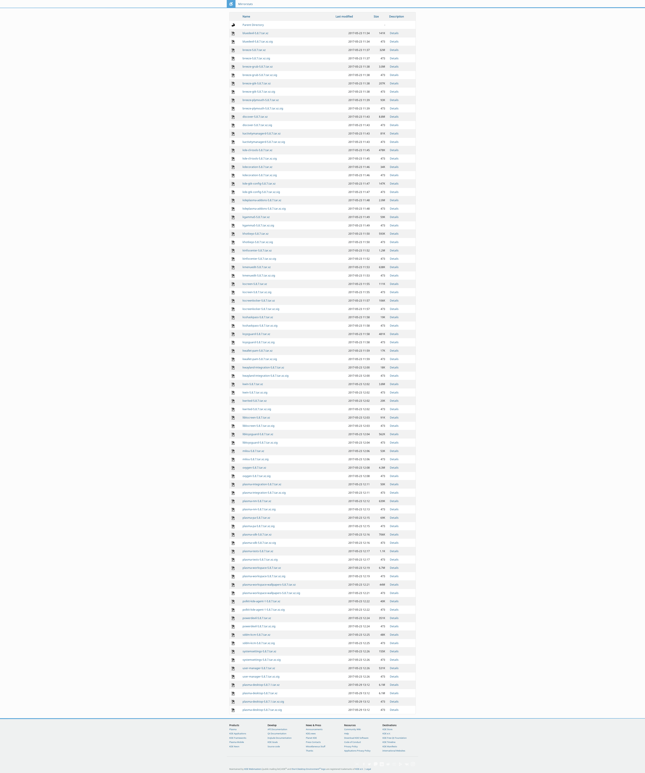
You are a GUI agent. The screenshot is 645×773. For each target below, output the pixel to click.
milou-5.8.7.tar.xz (253, 451)
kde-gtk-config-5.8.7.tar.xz (259, 183)
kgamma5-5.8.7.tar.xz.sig (258, 225)
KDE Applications (237, 733)
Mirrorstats (245, 4)
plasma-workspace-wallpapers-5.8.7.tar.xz (269, 584)
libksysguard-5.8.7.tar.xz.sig (260, 442)
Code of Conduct (352, 742)
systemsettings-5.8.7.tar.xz (259, 651)
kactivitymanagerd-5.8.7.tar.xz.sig (264, 142)
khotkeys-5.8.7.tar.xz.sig (258, 242)
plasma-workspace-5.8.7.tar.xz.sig (264, 576)
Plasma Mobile (236, 742)
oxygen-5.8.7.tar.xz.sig (257, 476)
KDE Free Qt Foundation (394, 737)
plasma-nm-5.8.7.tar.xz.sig (259, 509)
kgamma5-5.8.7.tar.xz (256, 217)
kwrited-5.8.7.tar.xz (255, 401)
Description (396, 16)
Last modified (344, 16)
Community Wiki (352, 729)
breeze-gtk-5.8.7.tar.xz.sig (259, 91)
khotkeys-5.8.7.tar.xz (256, 233)
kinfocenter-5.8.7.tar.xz (257, 250)
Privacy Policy (351, 746)
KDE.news (311, 733)
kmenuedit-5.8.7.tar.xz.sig (259, 275)
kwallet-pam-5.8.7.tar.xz (258, 350)
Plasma (232, 729)
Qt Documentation (277, 733)
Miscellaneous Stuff (315, 746)
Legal (368, 768)
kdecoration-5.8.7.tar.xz (257, 167)
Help (346, 733)
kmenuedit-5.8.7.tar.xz (257, 267)
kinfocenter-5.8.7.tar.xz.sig (259, 259)
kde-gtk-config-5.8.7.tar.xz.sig (261, 192)
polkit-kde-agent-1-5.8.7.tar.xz (261, 601)
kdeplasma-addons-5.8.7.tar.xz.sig (264, 208)
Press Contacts (313, 742)
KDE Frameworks (237, 737)
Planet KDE (311, 737)
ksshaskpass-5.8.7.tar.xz (258, 317)
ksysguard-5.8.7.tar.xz (256, 334)
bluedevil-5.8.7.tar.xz (255, 33)
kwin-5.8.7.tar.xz (253, 384)
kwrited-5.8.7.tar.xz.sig (257, 409)
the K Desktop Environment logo (309, 768)
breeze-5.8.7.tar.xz (254, 50)
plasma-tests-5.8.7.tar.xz (258, 551)
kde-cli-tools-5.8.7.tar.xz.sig (260, 158)
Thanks (309, 750)
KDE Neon (234, 746)
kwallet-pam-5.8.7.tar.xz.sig (260, 359)
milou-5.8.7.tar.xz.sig (256, 459)
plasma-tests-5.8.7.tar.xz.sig (260, 559)
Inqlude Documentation (280, 737)
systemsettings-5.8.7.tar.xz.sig (262, 660)
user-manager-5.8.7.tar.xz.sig (261, 676)
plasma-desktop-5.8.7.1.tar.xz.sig (263, 701)
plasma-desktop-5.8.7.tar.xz (260, 693)
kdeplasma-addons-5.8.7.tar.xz (262, 200)
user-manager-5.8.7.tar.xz (259, 668)
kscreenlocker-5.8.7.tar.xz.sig (261, 309)
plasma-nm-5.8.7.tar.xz (257, 501)
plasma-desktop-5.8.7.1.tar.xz (261, 685)
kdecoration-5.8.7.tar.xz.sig (260, 175)
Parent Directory (253, 25)
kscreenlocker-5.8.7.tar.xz (259, 300)
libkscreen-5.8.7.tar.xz (256, 417)
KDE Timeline (388, 742)
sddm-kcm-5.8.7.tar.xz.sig (259, 643)
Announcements (314, 729)
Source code (274, 746)
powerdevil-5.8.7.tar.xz (257, 618)
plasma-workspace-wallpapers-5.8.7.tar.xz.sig (271, 593)
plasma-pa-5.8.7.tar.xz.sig (259, 526)
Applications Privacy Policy (357, 750)
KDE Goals (273, 742)
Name (246, 16)
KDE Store (387, 729)
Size (376, 16)
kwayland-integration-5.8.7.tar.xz (263, 367)
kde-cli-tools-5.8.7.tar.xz (257, 150)
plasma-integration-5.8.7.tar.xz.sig (264, 492)
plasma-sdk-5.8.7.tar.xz (257, 534)
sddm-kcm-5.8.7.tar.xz (256, 635)
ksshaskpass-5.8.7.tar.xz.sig (260, 325)
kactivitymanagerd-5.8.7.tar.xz (262, 133)
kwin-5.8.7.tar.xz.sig (255, 392)
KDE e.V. (386, 733)
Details (394, 33)
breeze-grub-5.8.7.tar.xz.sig (260, 75)
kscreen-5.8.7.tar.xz (255, 284)
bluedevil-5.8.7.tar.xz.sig (258, 41)
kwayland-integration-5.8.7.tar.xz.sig (266, 376)
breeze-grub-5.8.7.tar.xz (258, 66)
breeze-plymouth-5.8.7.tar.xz (261, 100)
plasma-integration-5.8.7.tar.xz (262, 484)
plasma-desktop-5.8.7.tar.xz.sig (262, 710)
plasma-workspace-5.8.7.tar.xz (262, 568)
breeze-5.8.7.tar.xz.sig (256, 58)
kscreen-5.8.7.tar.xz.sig (257, 292)
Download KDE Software (356, 737)
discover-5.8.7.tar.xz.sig (257, 125)
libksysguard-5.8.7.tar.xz (258, 434)
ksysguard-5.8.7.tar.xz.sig (259, 342)
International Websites (393, 750)
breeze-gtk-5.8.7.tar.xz (257, 83)
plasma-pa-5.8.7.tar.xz (256, 518)
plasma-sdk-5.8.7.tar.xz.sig (259, 543)
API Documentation (277, 729)
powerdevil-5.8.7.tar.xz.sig (259, 626)
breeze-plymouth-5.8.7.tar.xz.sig (263, 108)
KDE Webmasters (252, 768)
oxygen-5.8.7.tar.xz (254, 467)
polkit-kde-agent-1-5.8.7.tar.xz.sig (264, 609)
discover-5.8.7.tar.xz (255, 116)
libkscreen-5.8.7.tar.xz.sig (258, 426)
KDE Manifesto (389, 746)
